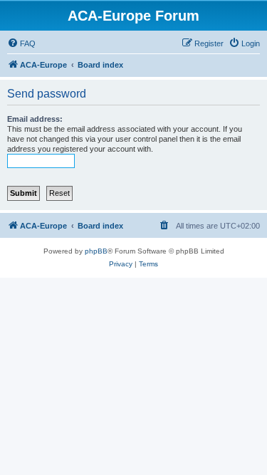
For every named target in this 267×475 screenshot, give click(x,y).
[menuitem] (21, 43)
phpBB (96, 251)
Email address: (35, 119)
